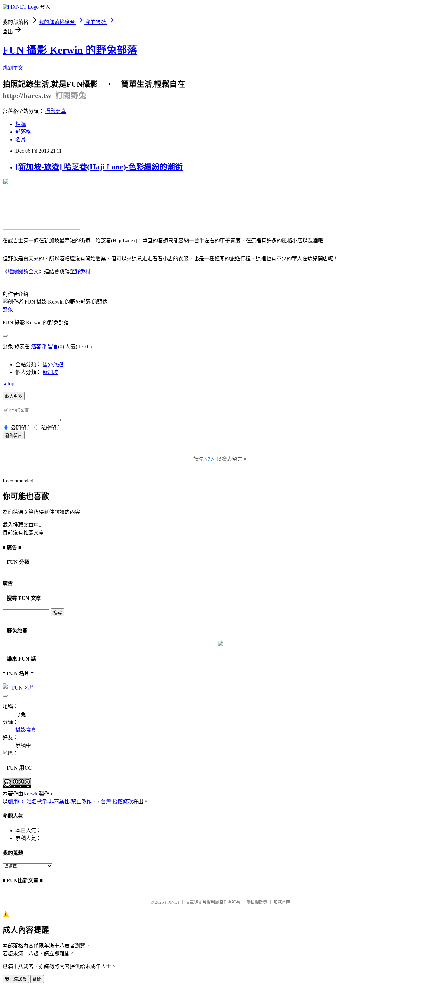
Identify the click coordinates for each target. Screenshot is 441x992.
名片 (20, 139)
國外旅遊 (53, 364)
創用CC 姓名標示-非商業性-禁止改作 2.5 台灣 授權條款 (70, 801)
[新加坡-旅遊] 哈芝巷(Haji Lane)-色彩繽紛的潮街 (99, 167)
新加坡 (50, 372)
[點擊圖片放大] (41, 228)
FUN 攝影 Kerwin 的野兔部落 (70, 50)
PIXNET (172, 902)
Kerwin (31, 793)
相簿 (20, 124)
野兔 (8, 309)
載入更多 (13, 396)
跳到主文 (13, 68)
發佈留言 (13, 435)
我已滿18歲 (15, 979)
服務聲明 (281, 902)
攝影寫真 (55, 111)
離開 (37, 979)
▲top (8, 383)
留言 (53, 346)
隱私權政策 (256, 902)
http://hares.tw (27, 95)
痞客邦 (38, 346)
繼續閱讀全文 (23, 271)
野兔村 (82, 271)
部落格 (23, 132)
